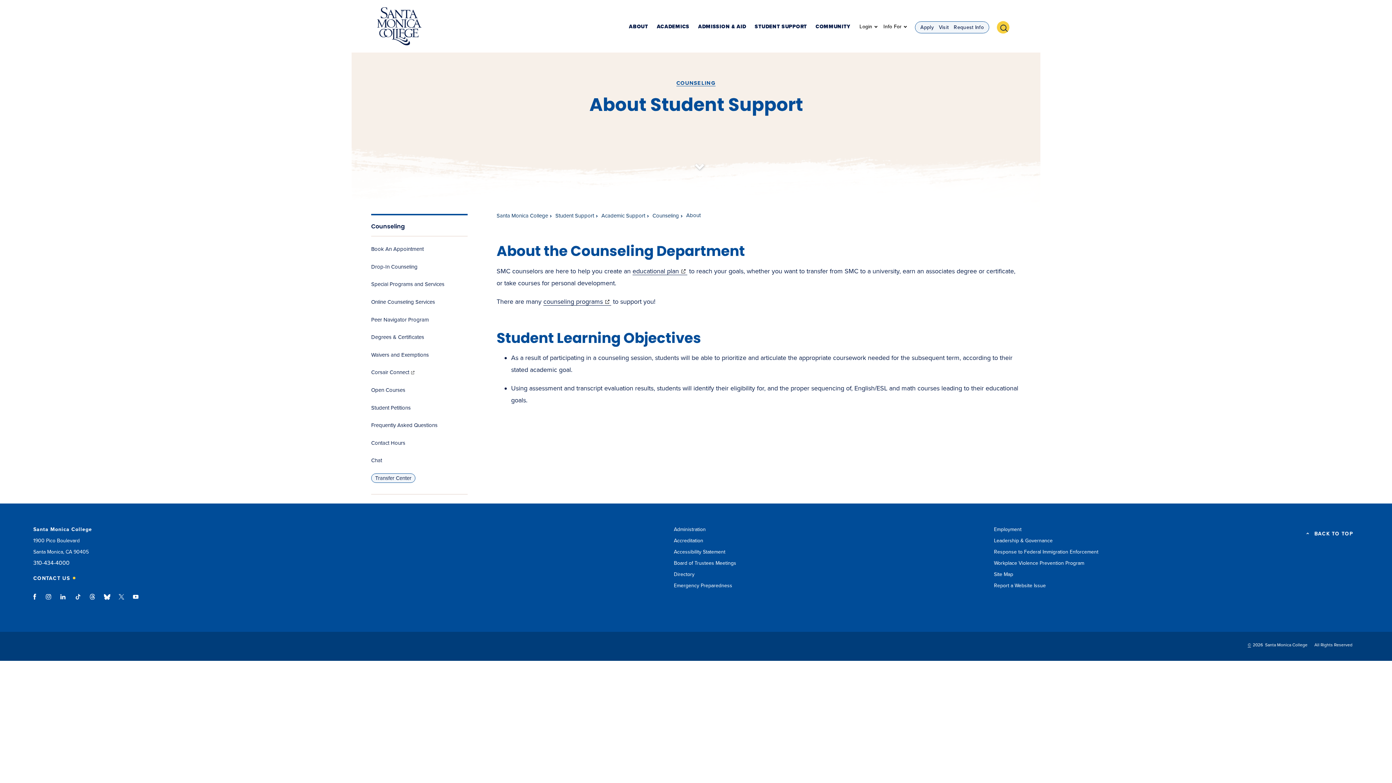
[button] (1006, 26)
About (638, 27)
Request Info (969, 27)
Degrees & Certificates (397, 337)
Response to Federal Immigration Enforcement (1046, 552)
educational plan (660, 271)
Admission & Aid (722, 27)
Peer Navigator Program (400, 319)
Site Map (1003, 574)
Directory (684, 574)
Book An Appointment (397, 249)
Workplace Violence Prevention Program (1039, 563)
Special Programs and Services (407, 284)
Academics (673, 27)
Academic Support (623, 215)
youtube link (135, 600)
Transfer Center (393, 478)
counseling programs (577, 302)
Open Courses (388, 390)
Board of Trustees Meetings (705, 563)
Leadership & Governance (1023, 541)
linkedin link (63, 600)
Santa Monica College (522, 215)
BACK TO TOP (1333, 534)
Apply (927, 27)
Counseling (696, 83)
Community (833, 27)
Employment (1008, 529)
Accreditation (688, 541)
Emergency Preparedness (703, 586)
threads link (92, 600)
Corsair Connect (393, 372)
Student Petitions (391, 408)
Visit (944, 27)
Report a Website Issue (1020, 586)
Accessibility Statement (699, 552)
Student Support (781, 27)
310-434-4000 (51, 563)
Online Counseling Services (403, 302)
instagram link (49, 600)
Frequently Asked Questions (404, 425)
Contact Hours (388, 443)
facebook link (36, 600)
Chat (376, 460)
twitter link (121, 600)
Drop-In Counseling (394, 267)
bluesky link (107, 600)
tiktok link (78, 600)
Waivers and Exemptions (400, 355)
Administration (690, 529)
